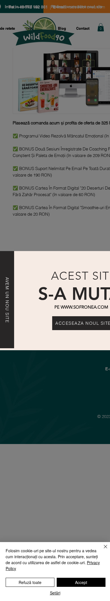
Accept (81, 582)
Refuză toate (30, 582)
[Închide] (102, 550)
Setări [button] (55, 593)
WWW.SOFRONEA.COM (84, 307)
